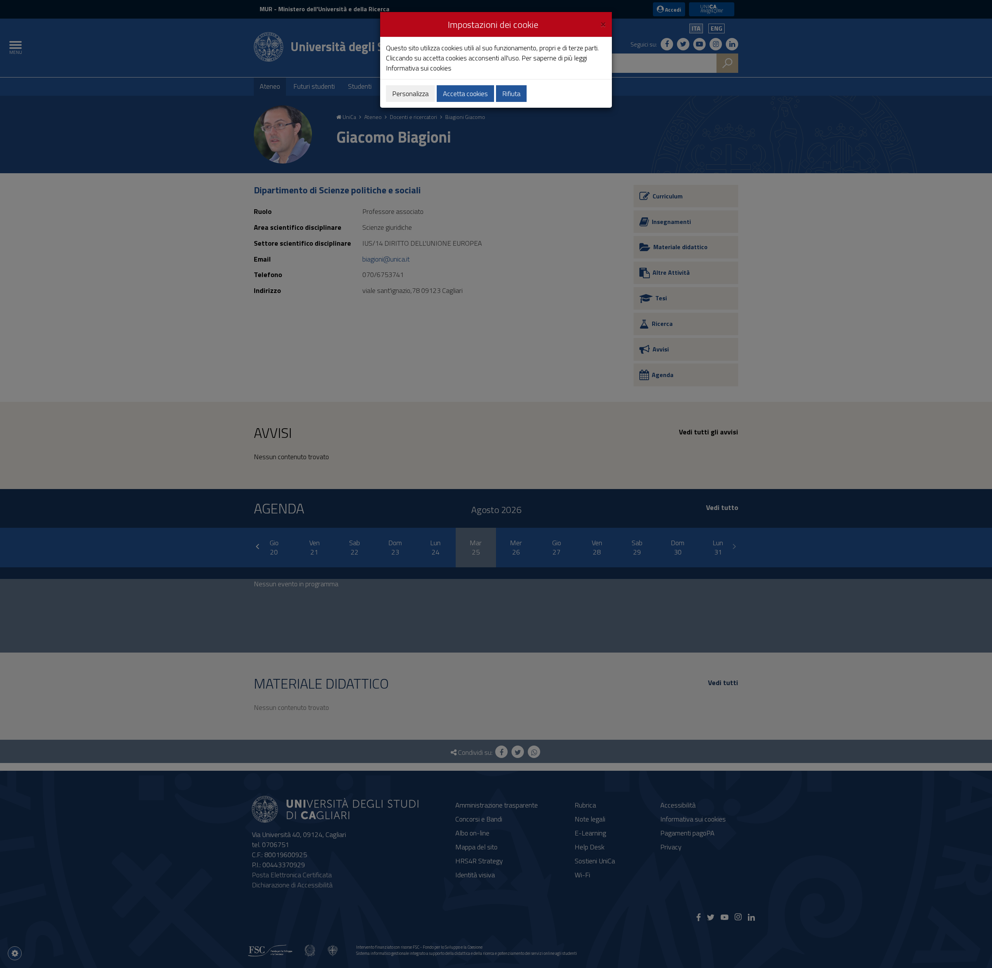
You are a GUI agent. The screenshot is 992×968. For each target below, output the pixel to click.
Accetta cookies (465, 93)
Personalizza (410, 93)
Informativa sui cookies (418, 68)
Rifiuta (511, 93)
